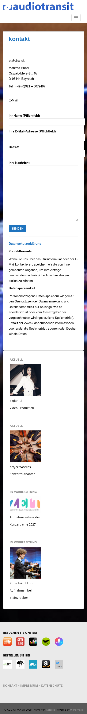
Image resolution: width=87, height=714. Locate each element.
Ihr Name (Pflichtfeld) (24, 115)
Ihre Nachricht (19, 162)
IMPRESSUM (29, 685)
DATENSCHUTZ (52, 685)
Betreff (14, 147)
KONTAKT (10, 685)
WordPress (76, 709)
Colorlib (50, 709)
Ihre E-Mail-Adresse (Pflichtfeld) (32, 131)
